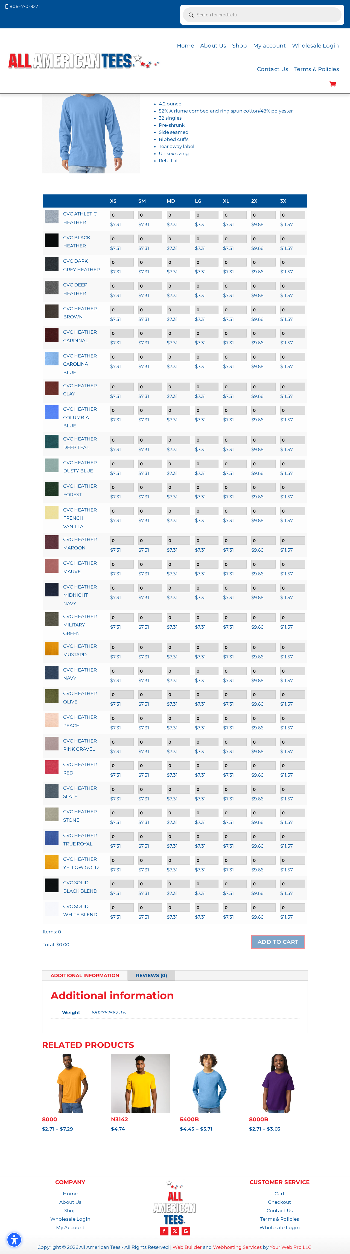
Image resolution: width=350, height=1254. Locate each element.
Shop (239, 45)
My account (269, 45)
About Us (213, 45)
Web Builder (187, 1247)
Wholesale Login (315, 45)
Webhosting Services (237, 1247)
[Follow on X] (175, 1231)
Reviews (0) (151, 975)
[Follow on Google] (186, 1231)
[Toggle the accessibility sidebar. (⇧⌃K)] (14, 1239)
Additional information (85, 975)
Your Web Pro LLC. (291, 1247)
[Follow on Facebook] (164, 1231)
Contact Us (272, 69)
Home (185, 45)
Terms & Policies (316, 69)
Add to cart (278, 942)
